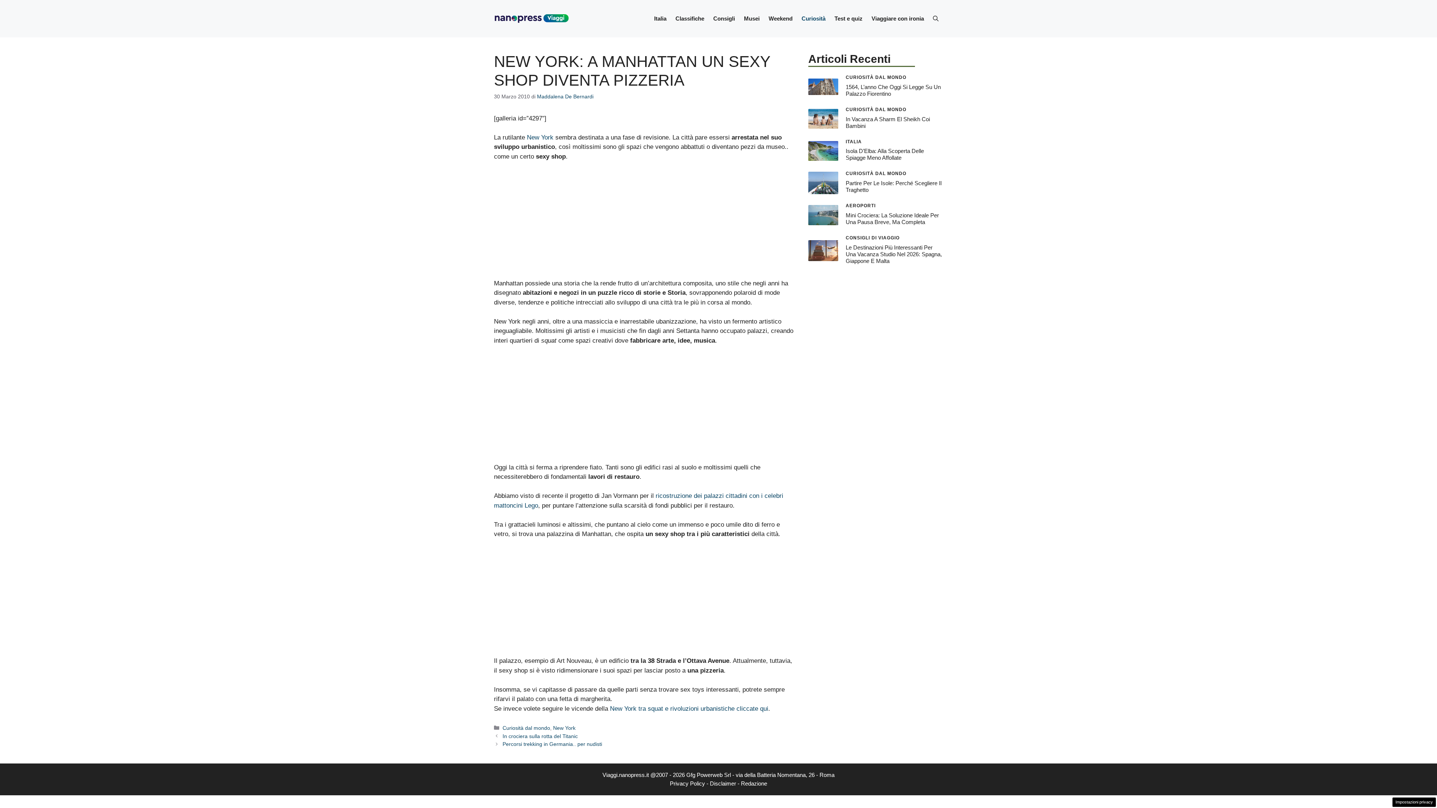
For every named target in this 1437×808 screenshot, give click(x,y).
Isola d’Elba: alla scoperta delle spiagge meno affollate (885, 154)
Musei (752, 18)
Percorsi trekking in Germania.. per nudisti (552, 744)
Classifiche (689, 18)
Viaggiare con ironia (898, 18)
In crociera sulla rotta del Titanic (540, 736)
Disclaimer (723, 783)
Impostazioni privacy (1414, 802)
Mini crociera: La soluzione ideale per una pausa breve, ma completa (892, 218)
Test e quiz (849, 18)
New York (540, 137)
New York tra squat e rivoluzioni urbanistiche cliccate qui (689, 708)
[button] (935, 18)
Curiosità (814, 18)
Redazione (754, 783)
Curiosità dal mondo (526, 728)
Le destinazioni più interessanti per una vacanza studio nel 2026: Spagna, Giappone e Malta (894, 254)
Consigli (724, 18)
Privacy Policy (687, 783)
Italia (660, 18)
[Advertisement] (643, 223)
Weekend (781, 18)
